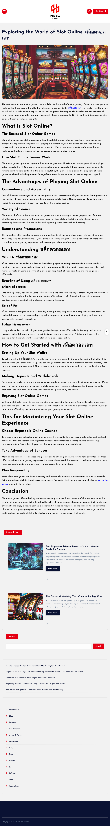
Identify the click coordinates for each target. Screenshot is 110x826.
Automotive (14, 710)
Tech (11, 780)
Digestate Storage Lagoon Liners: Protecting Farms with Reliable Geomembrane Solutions (44, 672)
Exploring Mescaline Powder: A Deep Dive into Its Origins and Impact (35, 684)
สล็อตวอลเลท (75, 108)
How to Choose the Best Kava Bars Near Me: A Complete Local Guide (36, 666)
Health (12, 760)
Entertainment (15, 748)
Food (11, 754)
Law (11, 767)
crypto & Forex (15, 735)
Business (12, 722)
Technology (14, 786)
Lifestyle (12, 773)
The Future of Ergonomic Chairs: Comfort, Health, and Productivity (34, 690)
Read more (52, 568)
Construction (14, 729)
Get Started (101, 11)
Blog (11, 716)
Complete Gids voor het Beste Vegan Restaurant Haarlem (30, 678)
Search (12, 637)
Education (13, 741)
